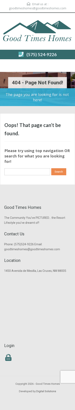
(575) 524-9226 (41, 54)
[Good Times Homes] (37, 32)
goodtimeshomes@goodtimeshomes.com (37, 8)
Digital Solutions (46, 391)
